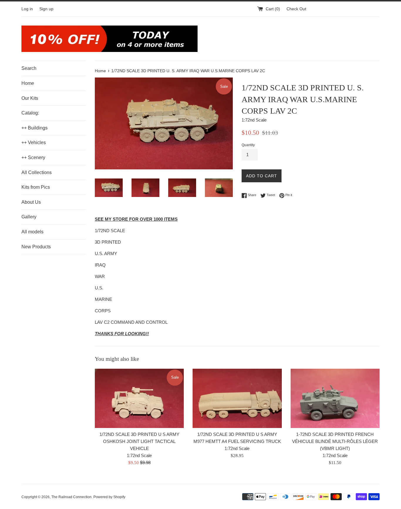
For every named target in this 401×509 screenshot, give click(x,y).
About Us (31, 202)
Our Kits (29, 98)
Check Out (296, 9)
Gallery (28, 216)
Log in (27, 9)
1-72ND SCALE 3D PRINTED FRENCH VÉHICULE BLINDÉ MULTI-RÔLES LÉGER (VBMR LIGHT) (335, 441)
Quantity (248, 145)
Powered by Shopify (109, 497)
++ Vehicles (33, 142)
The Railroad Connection (71, 497)
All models (32, 231)
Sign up (46, 9)
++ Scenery (33, 157)
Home (27, 83)
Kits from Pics (35, 187)
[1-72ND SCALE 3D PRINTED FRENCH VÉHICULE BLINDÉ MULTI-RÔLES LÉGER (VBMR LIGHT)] (335, 398)
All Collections (36, 172)
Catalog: (30, 112)
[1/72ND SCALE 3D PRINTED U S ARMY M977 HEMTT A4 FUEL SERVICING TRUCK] (237, 398)
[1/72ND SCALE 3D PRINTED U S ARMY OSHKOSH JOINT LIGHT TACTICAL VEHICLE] (139, 398)
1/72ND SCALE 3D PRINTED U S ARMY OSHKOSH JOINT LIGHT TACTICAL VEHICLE (139, 441)
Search (28, 68)
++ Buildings (34, 127)
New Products (36, 246)
